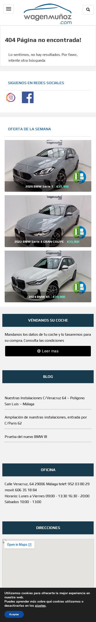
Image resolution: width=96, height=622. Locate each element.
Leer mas (50, 351)
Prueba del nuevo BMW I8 (26, 436)
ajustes (40, 606)
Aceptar (14, 614)
